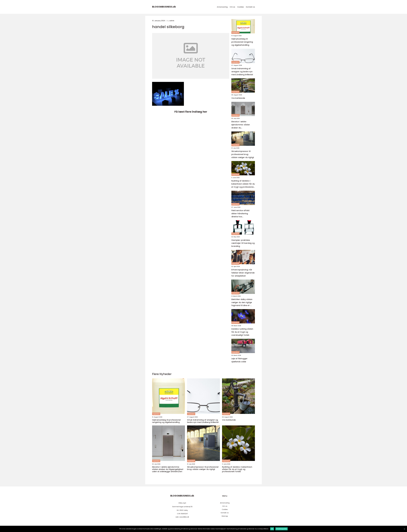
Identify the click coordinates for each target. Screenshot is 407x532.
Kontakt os (250, 7)
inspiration (235, 32)
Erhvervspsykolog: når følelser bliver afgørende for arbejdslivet (243, 272)
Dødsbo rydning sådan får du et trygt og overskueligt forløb (242, 332)
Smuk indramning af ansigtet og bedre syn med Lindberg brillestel (242, 71)
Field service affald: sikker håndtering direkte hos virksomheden (240, 213)
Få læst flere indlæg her (190, 112)
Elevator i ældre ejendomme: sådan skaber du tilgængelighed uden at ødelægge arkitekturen (242, 124)
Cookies (240, 7)
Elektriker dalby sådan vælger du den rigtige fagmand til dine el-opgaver (241, 302)
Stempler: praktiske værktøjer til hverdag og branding (243, 243)
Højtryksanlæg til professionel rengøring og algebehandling (242, 42)
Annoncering (222, 7)
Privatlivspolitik (281, 529)
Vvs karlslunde (238, 98)
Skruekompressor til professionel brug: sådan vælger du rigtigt (242, 154)
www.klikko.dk (184, 517)
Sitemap (225, 516)
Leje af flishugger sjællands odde (239, 360)
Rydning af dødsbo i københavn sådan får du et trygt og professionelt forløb (243, 183)
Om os (232, 7)
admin (171, 20)
